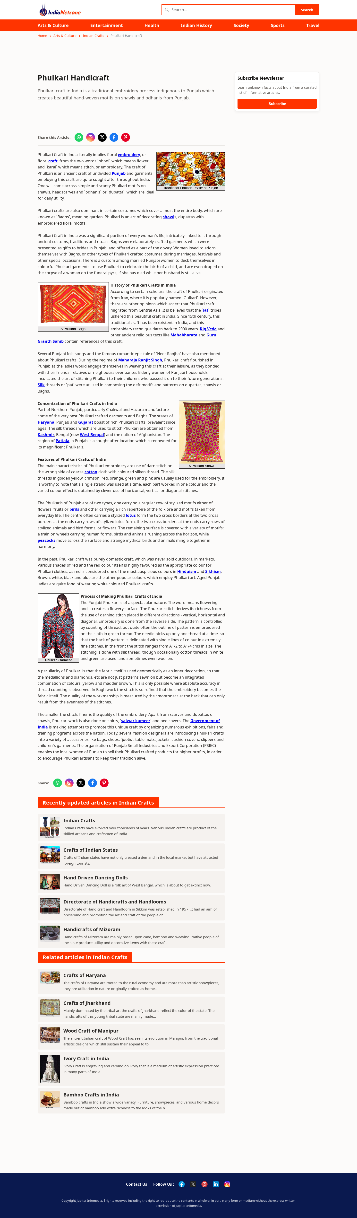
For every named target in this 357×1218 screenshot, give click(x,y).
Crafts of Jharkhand (87, 1003)
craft (53, 161)
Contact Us (136, 1184)
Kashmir (46, 434)
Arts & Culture (53, 25)
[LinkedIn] (216, 1184)
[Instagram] (227, 1184)
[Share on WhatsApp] (79, 137)
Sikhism (213, 571)
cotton (91, 471)
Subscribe (277, 104)
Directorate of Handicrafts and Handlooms (114, 901)
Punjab (119, 173)
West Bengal (92, 434)
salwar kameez (135, 720)
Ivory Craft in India (86, 1058)
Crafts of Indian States (90, 850)
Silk (41, 384)
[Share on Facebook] (114, 137)
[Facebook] (182, 1184)
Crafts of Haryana (84, 975)
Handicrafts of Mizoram (91, 929)
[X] (193, 1184)
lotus (131, 515)
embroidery (129, 154)
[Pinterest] (204, 1184)
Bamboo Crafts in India (91, 1094)
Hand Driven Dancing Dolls (95, 877)
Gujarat (85, 422)
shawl (168, 216)
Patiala (62, 440)
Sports (278, 25)
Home (42, 35)
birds (74, 509)
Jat (205, 310)
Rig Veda (208, 329)
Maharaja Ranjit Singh (140, 360)
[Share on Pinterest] (125, 137)
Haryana (46, 422)
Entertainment (106, 25)
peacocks (46, 540)
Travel (312, 25)
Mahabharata (183, 335)
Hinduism (186, 571)
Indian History (196, 25)
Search (307, 9)
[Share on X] (102, 137)
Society (241, 25)
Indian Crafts (93, 35)
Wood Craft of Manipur (91, 1030)
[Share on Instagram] (90, 137)
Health (151, 25)
